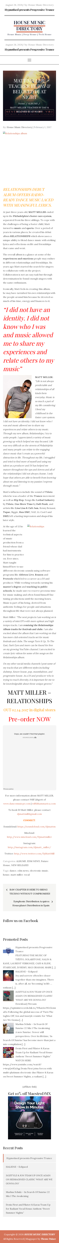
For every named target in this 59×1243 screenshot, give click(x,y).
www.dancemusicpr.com (16, 803)
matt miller (17, 874)
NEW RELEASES (19, 865)
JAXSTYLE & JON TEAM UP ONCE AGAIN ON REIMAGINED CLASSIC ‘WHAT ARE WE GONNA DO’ (29, 1179)
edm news (23, 870)
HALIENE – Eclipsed (17, 1166)
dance (13, 870)
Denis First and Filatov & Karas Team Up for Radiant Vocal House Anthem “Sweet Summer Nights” (28, 1208)
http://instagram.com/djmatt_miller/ (29, 847)
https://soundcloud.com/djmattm (36, 826)
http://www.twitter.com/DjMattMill (34, 853)
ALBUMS (21, 861)
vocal (27, 874)
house (6, 874)
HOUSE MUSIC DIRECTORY (29, 25)
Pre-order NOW (29, 719)
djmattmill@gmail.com (29, 813)
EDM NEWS (33, 861)
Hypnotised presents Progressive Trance (29, 9)
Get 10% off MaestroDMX (29, 1093)
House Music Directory (41, 4)
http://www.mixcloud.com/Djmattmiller (29, 836)
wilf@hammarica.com (44, 803)
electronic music (39, 870)
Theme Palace (48, 1238)
